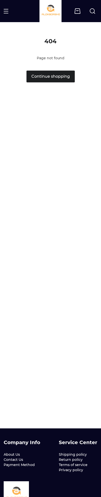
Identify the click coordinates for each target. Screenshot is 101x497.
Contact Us (13, 459)
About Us (12, 454)
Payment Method (19, 465)
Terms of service (73, 465)
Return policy (71, 459)
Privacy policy (71, 470)
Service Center (78, 442)
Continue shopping (50, 76)
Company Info (22, 442)
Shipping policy (73, 454)
